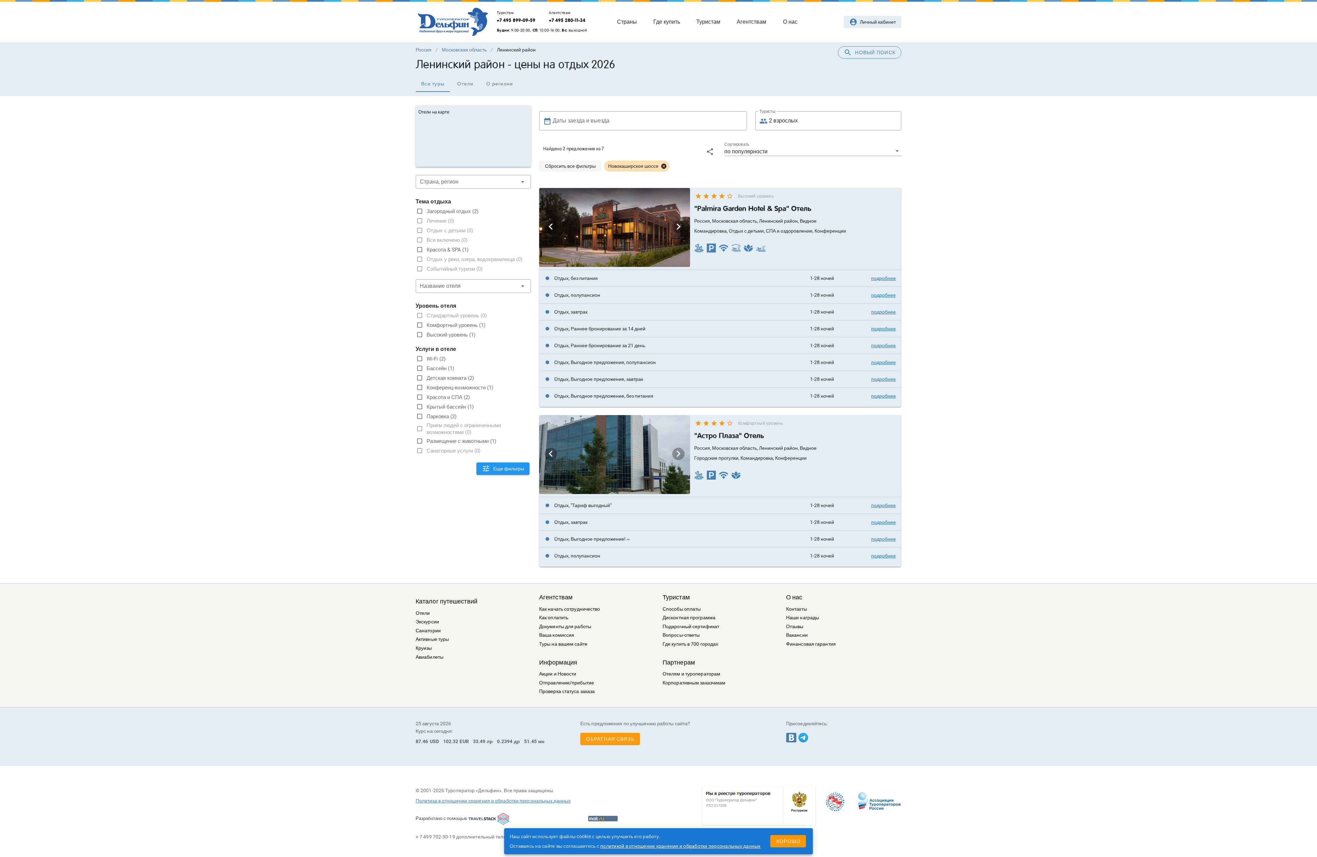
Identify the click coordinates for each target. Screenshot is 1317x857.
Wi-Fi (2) (436, 359)
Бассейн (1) (440, 368)
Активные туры (432, 639)
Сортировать (736, 144)
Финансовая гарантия (811, 644)
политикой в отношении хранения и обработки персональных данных (680, 846)
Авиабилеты (429, 657)
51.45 (530, 741)
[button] (812, 151)
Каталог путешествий (446, 601)
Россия (423, 49)
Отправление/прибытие (566, 683)
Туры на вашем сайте (563, 644)
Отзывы (795, 627)
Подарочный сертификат (691, 627)
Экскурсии (427, 622)
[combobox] (473, 182)
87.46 (422, 741)
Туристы (767, 111)
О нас (794, 597)
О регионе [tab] (499, 83)
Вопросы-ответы (681, 635)
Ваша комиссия (556, 635)
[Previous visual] (551, 227)
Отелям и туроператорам (691, 674)
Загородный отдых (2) (452, 211)
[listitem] (720, 278)
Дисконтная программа (689, 618)
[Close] (664, 166)
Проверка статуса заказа (567, 691)
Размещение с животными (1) (461, 441)
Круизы (424, 648)
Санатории (428, 631)
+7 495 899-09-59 (516, 20)
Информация (558, 662)
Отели (423, 613)
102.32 (451, 741)
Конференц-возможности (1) (460, 388)
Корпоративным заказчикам (694, 683)
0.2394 (504, 741)
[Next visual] (678, 227)
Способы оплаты (682, 609)
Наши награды (802, 618)
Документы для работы (565, 627)
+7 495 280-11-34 (567, 20)
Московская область (464, 49)
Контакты (796, 609)
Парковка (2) (441, 416)
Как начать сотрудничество (569, 609)
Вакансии (797, 635)
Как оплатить (553, 618)
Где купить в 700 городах (690, 644)
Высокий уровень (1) (451, 335)
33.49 (479, 741)
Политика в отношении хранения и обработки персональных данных (493, 800)
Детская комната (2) (450, 378)
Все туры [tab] (432, 83)
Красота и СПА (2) (448, 397)
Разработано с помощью (441, 818)
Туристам (676, 597)
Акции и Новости (558, 674)
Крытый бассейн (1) (450, 407)
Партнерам (679, 662)
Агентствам (555, 597)
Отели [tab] (465, 83)
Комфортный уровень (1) (456, 325)
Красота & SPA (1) (447, 250)
